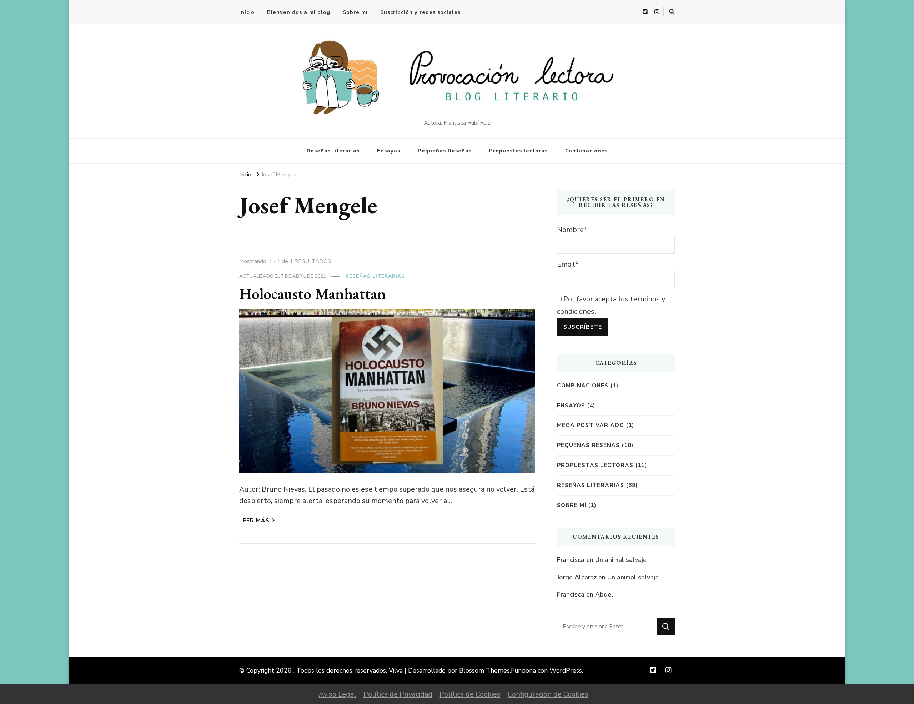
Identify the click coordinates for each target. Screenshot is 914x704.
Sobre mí (355, 12)
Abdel (604, 594)
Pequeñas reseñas (588, 445)
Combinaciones (586, 150)
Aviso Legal (337, 694)
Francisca (570, 559)
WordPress (565, 670)
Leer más (254, 520)
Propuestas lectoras (518, 150)
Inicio (247, 12)
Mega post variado (590, 425)
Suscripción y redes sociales (420, 12)
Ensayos (388, 150)
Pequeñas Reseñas (445, 150)
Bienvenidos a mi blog (298, 12)
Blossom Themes (484, 670)
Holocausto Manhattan (312, 293)
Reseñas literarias (333, 150)
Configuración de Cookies (548, 694)
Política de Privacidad (397, 694)
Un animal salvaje (621, 559)
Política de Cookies (470, 694)
